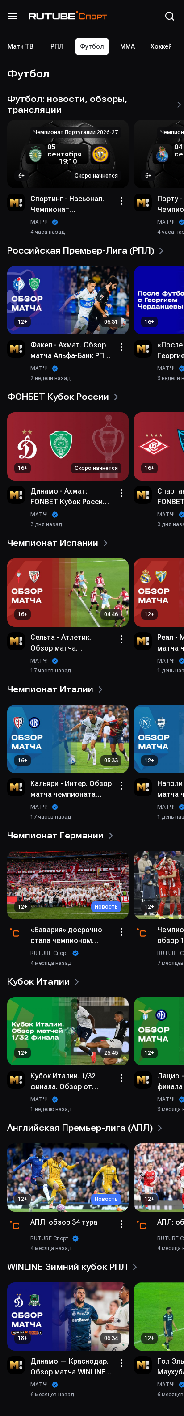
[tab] (56, 46)
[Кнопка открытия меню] (12, 16)
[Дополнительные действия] (121, 201)
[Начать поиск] (169, 16)
